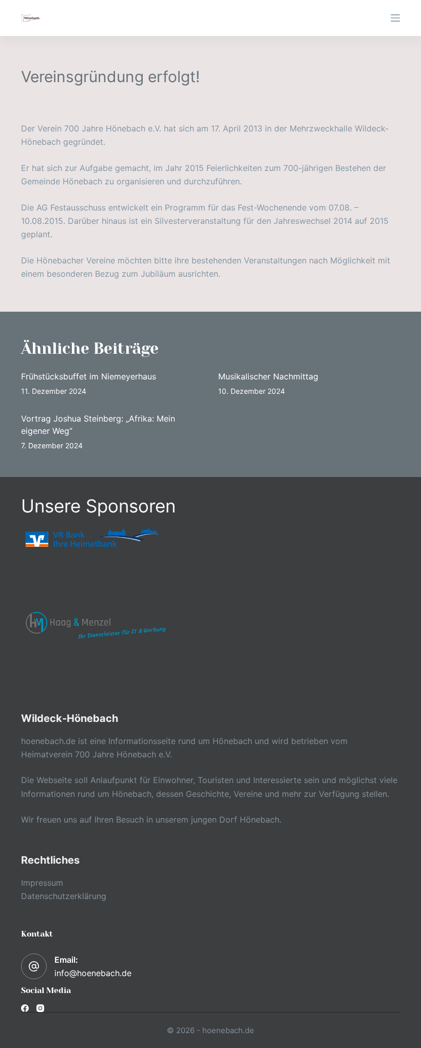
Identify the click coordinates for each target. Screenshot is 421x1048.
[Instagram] (40, 1008)
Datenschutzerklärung (63, 896)
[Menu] (395, 18)
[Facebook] (25, 1008)
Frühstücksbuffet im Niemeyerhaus (88, 376)
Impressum (42, 883)
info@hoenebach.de (92, 973)
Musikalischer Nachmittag (268, 376)
